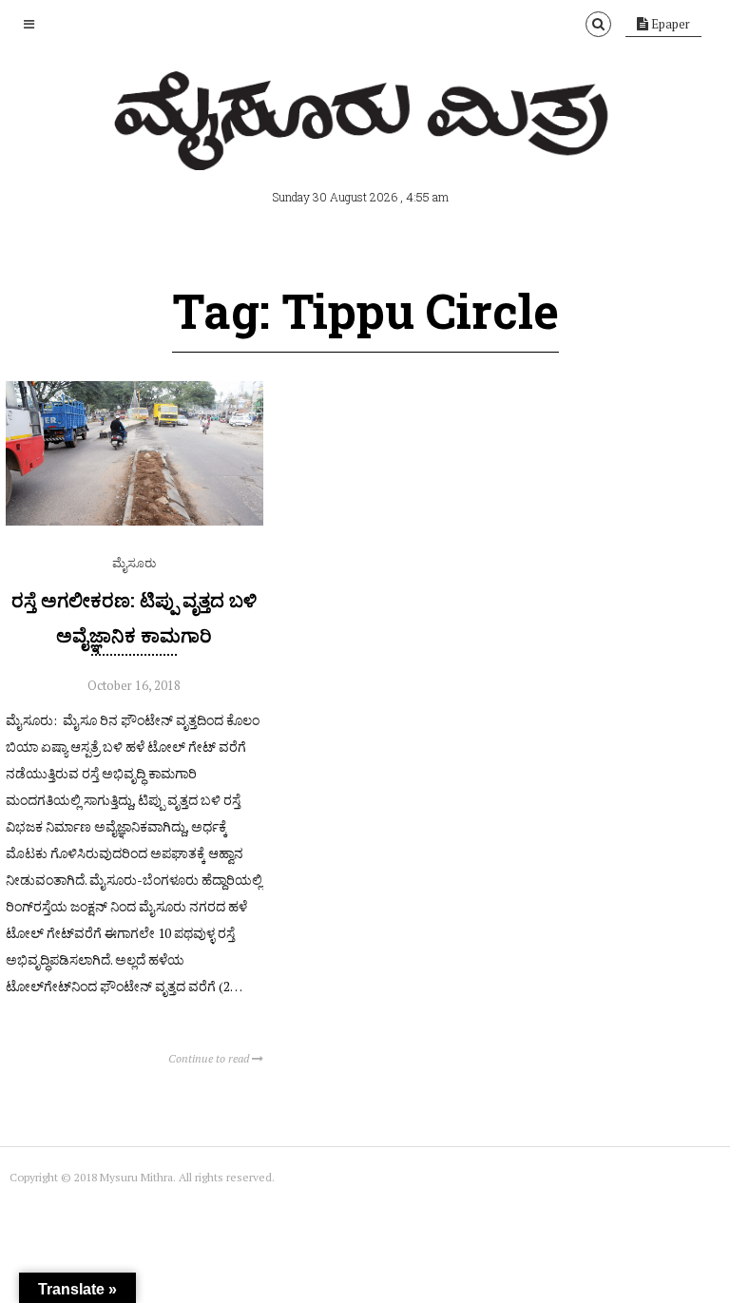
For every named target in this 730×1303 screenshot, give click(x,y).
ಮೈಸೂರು (134, 562)
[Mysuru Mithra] (365, 148)
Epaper (669, 23)
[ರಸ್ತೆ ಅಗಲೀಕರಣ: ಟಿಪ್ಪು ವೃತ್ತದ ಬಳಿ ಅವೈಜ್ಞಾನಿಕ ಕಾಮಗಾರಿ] (134, 520)
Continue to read (210, 1058)
